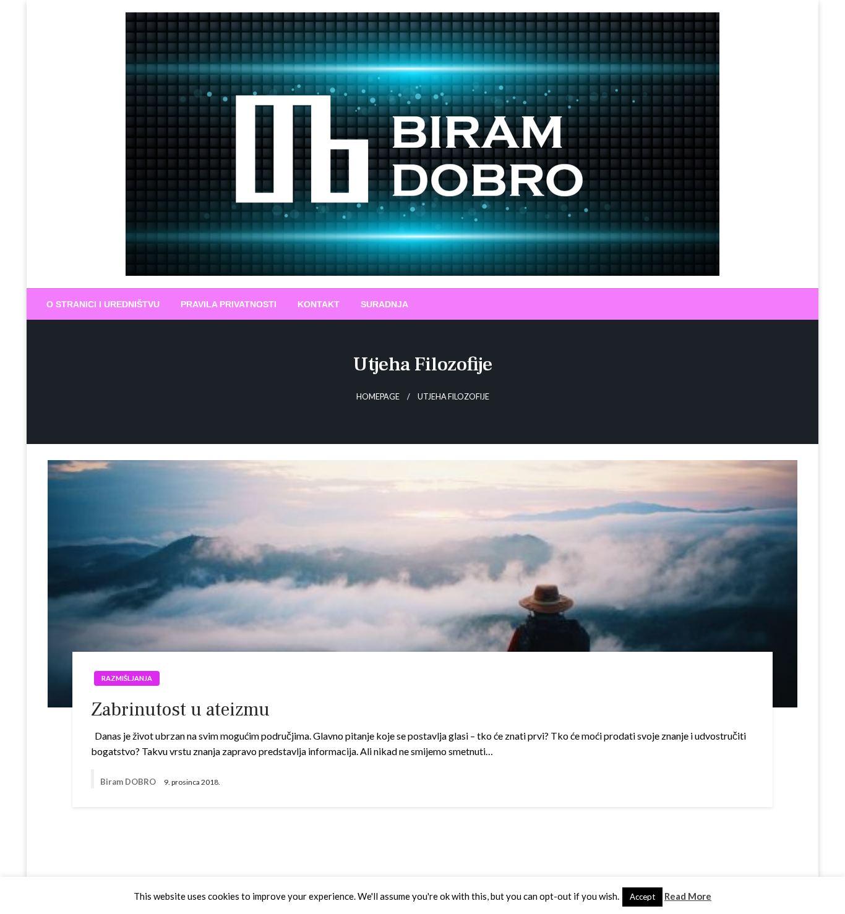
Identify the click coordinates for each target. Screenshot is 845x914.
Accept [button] (642, 897)
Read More (687, 896)
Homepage (378, 396)
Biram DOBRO (129, 782)
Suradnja (384, 304)
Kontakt (319, 304)
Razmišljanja (126, 678)
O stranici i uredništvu (103, 304)
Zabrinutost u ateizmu (180, 710)
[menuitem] (103, 304)
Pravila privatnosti (229, 304)
